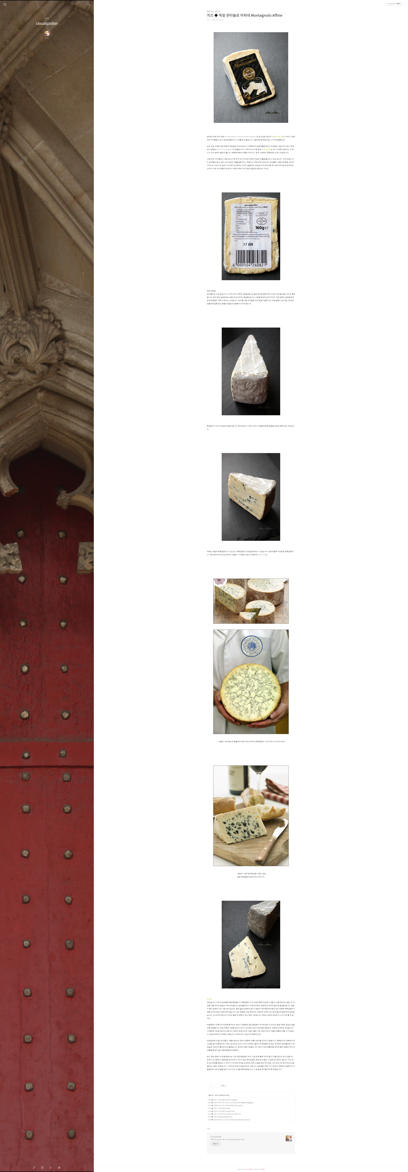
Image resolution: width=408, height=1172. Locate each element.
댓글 (208, 1129)
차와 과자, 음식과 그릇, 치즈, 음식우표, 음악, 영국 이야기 (227, 1140)
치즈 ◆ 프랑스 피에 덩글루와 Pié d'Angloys (223, 1100)
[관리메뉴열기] (404, 3)
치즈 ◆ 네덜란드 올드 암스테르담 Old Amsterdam (225, 1106)
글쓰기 (34, 1168)
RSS (51, 1168)
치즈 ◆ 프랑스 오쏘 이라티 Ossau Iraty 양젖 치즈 (224, 1114)
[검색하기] (89, 4)
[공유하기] (213, 1086)
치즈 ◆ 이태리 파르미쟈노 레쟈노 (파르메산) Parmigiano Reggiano (231, 1103)
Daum (250, 1169)
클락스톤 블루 (279, 137)
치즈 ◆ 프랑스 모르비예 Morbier (219, 1108)
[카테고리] (5, 4)
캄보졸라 (267, 149)
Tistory (263, 1169)
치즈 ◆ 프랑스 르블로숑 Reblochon (220, 1117)
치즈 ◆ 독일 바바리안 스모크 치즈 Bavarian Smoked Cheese (229, 1120)
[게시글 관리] (216, 1086)
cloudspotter (47, 23)
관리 (59, 1168)
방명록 (42, 1168)
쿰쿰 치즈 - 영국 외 (213, 11)
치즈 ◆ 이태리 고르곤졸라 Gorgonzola (221, 1111)
